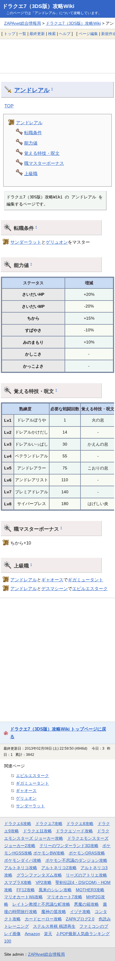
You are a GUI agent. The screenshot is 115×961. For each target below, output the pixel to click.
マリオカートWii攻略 (23, 896)
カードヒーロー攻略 (43, 919)
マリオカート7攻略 (64, 896)
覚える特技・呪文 (42, 153)
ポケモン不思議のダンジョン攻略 (76, 860)
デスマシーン (54, 588)
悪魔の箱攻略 (86, 904)
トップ (9, 33)
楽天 (48, 933)
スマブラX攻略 (18, 882)
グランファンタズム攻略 (39, 875)
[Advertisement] (57, 56)
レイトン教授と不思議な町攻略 (41, 904)
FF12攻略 (26, 889)
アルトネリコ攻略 (20, 867)
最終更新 (37, 33)
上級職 (30, 173)
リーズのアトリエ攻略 (86, 875)
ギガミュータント (85, 579)
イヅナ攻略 (80, 911)
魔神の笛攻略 (53, 911)
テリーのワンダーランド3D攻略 (69, 845)
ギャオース (52, 579)
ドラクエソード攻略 (74, 831)
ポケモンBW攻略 (49, 853)
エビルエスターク (90, 588)
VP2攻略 (44, 882)
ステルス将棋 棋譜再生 (54, 926)
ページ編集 (88, 33)
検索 (52, 33)
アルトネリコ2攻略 (59, 867)
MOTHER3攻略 (90, 889)
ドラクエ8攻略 (79, 823)
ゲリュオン (57, 242)
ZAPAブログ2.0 (80, 919)
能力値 (30, 142)
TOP (9, 105)
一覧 (22, 33)
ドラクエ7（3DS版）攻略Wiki (38, 6)
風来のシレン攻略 (55, 889)
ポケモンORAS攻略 (87, 853)
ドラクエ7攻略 (49, 823)
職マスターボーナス (44, 163)
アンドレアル (32, 90)
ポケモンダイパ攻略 (22, 860)
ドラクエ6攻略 (17, 823)
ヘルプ (64, 33)
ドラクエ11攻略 (37, 831)
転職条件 (33, 132)
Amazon (32, 933)
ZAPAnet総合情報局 (22, 23)
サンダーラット (25, 242)
